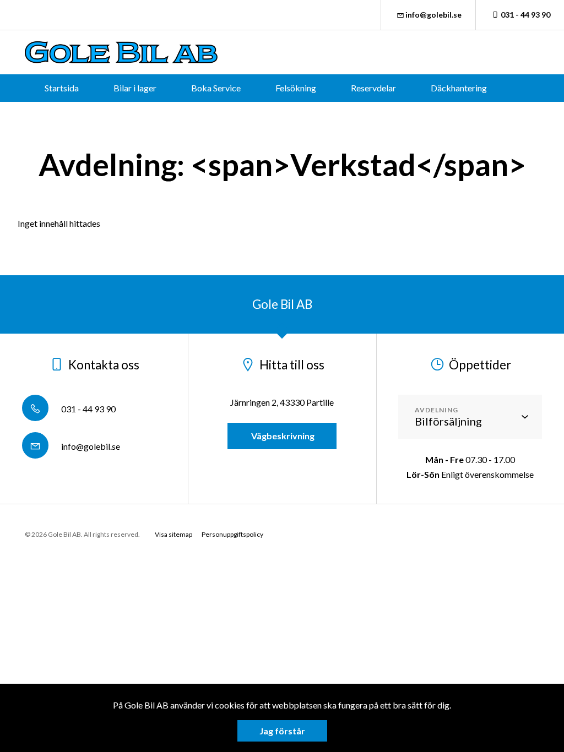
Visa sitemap (173, 534)
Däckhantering (459, 88)
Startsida (62, 88)
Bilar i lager (134, 88)
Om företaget (233, 115)
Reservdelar (373, 88)
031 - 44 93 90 (525, 14)
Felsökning (295, 88)
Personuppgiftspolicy (232, 534)
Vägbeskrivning (282, 436)
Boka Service (216, 88)
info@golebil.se (433, 14)
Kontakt (309, 115)
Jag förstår (282, 731)
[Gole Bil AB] (121, 52)
